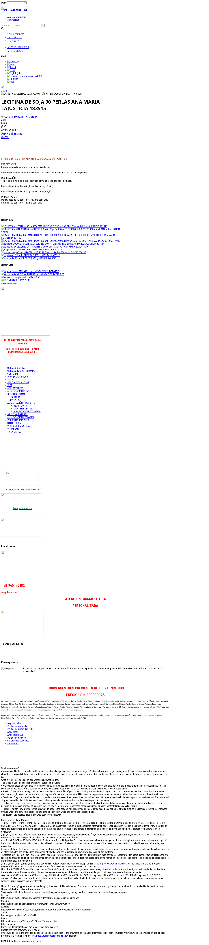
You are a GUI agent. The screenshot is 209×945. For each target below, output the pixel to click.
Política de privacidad (17, 726)
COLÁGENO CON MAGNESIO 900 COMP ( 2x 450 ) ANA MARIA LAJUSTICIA (51, 246)
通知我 (5, 137)
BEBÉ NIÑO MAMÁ (16, 394)
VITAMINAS (34, 277)
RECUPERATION (21, 405)
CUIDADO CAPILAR (16, 368)
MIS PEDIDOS (15, 50)
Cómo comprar (15, 34)
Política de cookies (16, 737)
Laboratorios (14, 37)
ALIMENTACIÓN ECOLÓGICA (27, 411)
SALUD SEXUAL (15, 423)
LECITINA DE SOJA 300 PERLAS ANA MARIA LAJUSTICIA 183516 (74, 226)
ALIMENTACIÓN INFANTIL (20, 391)
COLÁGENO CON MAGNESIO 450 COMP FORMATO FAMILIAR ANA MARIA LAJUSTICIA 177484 (58, 243)
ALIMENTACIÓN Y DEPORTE (45, 271)
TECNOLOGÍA (13, 397)
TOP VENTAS (23, 280)
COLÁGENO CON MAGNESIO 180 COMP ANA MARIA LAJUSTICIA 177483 (85, 240)
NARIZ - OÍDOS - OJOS (18, 382)
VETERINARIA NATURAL (19, 426)
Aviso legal (12, 731)
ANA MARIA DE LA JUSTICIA (23, 117)
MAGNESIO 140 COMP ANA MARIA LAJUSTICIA (38, 249)
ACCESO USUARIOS (16, 16)
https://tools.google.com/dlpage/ (52, 935)
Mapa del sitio (14, 723)
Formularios (13, 743)
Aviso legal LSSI (15, 734)
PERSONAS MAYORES (18, 420)
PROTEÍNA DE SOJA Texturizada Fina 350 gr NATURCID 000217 (55, 252)
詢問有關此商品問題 (12, 133)
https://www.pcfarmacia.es (112, 863)
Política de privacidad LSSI (20, 729)
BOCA (10, 379)
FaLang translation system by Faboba (9, 283)
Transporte (13, 40)
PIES (9, 385)
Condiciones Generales (18, 740)
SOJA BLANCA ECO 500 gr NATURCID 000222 (37, 255)
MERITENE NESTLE (22, 408)
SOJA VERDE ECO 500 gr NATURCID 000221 (36, 258)
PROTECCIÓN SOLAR (17, 376)
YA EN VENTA (14, 431)
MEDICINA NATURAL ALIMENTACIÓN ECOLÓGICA (40, 274)
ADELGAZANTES (15, 388)
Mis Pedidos (13, 19)
